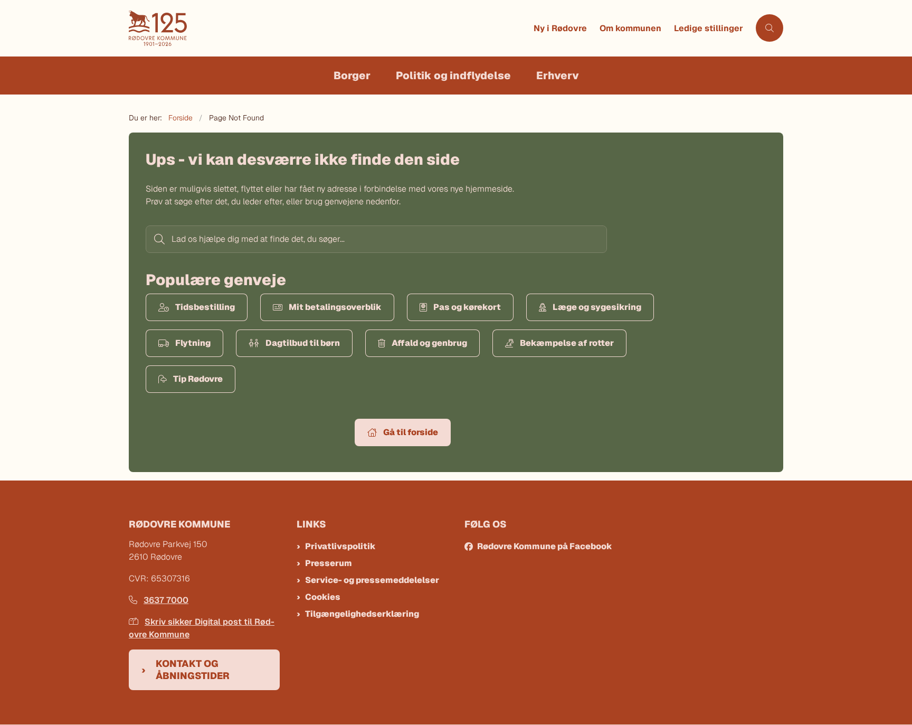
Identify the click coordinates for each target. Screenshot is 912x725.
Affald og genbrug (429, 343)
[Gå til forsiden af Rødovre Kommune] (328, 28)
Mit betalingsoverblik (335, 307)
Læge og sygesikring (597, 307)
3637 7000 (166, 600)
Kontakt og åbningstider (193, 669)
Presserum (328, 563)
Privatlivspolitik (340, 546)
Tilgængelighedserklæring (362, 613)
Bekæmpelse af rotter (567, 343)
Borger (352, 75)
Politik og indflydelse (453, 75)
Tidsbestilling (205, 307)
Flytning (193, 343)
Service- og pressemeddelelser (372, 580)
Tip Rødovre (198, 378)
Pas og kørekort (467, 307)
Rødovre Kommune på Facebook (544, 546)
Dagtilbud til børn (302, 343)
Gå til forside (410, 432)
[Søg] (158, 239)
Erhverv (557, 75)
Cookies (322, 596)
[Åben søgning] (769, 28)
